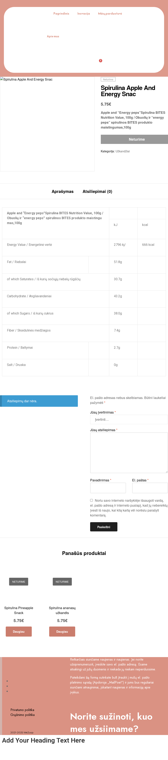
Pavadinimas (100, 480)
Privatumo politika (22, 710)
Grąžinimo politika (22, 714)
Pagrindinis (61, 13)
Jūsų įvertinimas (103, 412)
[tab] (63, 191)
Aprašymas (63, 191)
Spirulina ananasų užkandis (62, 610)
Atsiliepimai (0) (97, 191)
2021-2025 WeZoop (21, 732)
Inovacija (83, 13)
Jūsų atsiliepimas (103, 429)
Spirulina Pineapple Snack (18, 610)
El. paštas (140, 480)
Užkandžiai (123, 151)
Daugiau (19, 631)
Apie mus (53, 36)
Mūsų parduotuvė (110, 13)
